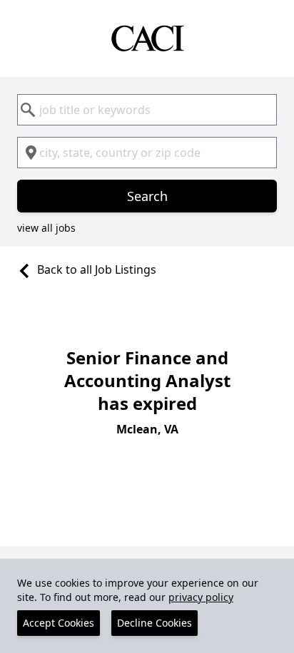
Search (147, 196)
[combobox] (147, 109)
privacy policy (200, 597)
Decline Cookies (154, 622)
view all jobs (46, 228)
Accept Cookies (58, 622)
